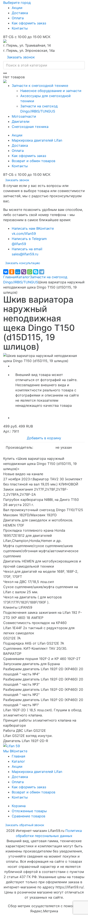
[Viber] (23, 271)
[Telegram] (41, 271)
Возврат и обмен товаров (33, 161)
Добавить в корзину (44, 438)
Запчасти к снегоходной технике (40, 85)
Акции (17, 8)
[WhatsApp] (29, 271)
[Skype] (35, 271)
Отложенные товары (29, 811)
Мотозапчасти (24, 116)
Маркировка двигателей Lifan (37, 140)
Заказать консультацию (22, 263)
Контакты (20, 28)
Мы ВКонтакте (15, 751)
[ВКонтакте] (5, 271)
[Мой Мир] (17, 271)
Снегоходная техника (30, 126)
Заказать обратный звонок (24, 825)
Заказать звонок (21, 57)
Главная (10, 277)
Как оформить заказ (29, 23)
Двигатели (20, 121)
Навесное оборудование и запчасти (50, 91)
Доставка (20, 13)
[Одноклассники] (11, 271)
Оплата (18, 18)
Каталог (23, 277)
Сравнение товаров (28, 816)
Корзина (19, 806)
